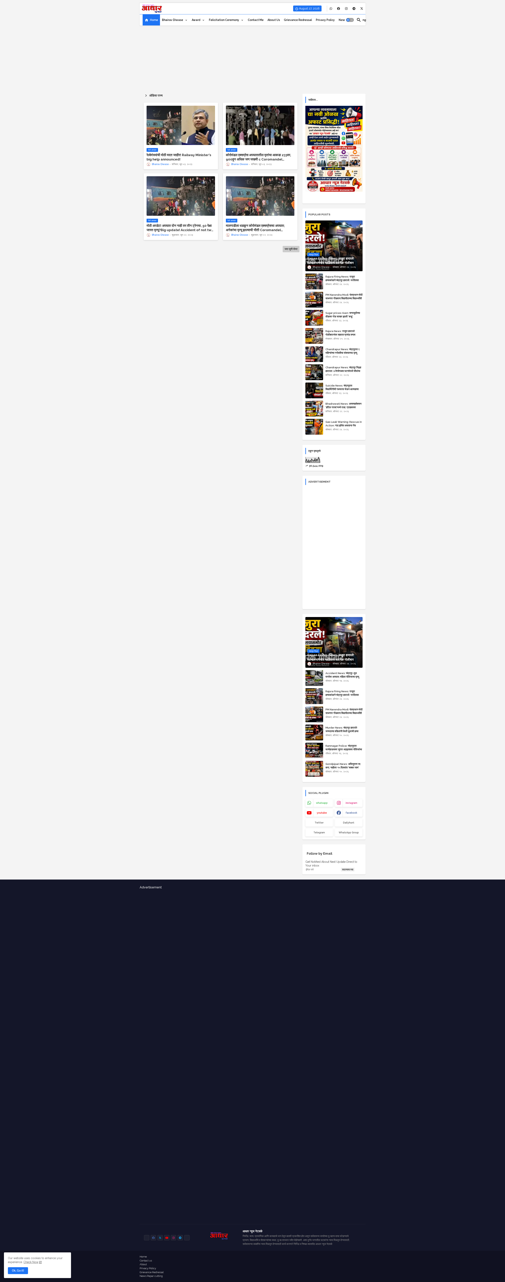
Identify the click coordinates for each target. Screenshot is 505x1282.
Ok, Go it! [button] (18, 1270)
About (143, 1264)
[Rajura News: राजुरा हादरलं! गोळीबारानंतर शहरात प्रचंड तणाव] (314, 336)
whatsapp (322, 803)
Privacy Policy (148, 1268)
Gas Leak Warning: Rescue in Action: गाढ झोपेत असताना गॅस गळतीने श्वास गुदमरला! (343, 425)
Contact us (146, 1260)
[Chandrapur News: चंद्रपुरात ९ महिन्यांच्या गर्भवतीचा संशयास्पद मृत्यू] (314, 354)
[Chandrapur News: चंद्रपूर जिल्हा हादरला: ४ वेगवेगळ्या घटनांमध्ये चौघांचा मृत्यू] (314, 372)
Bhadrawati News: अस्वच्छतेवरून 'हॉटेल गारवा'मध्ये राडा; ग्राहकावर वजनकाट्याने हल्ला (343, 407)
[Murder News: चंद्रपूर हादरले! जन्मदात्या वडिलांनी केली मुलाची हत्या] (314, 732)
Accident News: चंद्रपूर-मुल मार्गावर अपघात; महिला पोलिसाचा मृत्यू (342, 675)
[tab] (151, 19)
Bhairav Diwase (173, 20)
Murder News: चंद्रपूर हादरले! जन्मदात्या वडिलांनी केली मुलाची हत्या (341, 729)
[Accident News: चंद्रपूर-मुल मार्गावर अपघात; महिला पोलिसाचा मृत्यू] (314, 678)
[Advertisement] (253, 58)
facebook (351, 812)
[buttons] (330, 9)
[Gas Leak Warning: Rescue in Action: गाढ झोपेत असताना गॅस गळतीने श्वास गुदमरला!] (314, 427)
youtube (322, 812)
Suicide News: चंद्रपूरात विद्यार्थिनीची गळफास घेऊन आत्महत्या (342, 387)
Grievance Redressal (298, 20)
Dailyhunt (348, 822)
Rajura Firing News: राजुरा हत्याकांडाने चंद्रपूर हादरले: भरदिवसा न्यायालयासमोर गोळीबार (342, 280)
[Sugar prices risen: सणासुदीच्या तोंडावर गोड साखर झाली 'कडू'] (314, 318)
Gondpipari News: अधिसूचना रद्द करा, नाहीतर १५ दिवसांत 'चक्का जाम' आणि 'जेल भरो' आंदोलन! (342, 767)
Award (196, 20)
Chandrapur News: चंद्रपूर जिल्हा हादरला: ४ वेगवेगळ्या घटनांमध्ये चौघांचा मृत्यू (343, 371)
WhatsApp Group (349, 832)
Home (154, 20)
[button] (350, 20)
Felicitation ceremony (224, 20)
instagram (351, 803)
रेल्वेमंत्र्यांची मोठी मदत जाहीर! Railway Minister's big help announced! (179, 157)
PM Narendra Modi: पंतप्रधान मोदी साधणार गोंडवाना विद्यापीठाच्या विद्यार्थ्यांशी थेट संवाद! (344, 298)
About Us (273, 20)
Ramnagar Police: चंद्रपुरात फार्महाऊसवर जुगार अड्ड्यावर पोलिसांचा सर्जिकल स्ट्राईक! (343, 749)
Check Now (30, 1262)
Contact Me (256, 20)
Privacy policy (325, 20)
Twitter (319, 822)
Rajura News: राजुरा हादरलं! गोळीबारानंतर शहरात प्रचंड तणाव (340, 333)
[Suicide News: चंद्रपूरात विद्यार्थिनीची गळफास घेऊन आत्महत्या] (314, 390)
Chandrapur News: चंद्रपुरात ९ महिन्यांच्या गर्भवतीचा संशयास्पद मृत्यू (342, 351)
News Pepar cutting (151, 1275)
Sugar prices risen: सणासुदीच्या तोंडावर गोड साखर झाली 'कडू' (342, 314)
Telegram (319, 832)
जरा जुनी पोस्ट (291, 249)
